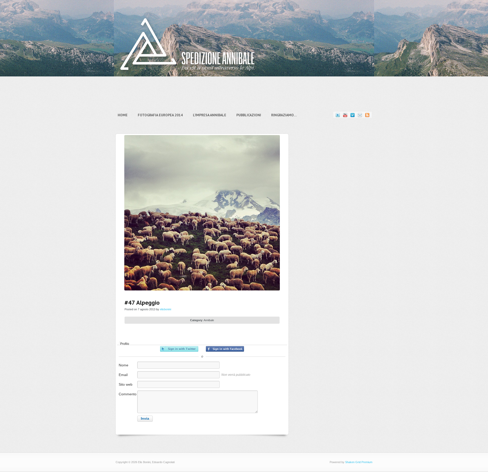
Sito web (125, 384)
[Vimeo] (352, 115)
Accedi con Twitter (179, 349)
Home (123, 115)
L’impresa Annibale (209, 115)
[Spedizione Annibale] (187, 74)
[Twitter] (338, 115)
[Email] (360, 115)
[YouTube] (345, 115)
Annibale (209, 320)
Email (123, 375)
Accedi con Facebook (225, 349)
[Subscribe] (367, 115)
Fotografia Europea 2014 (160, 115)
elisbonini (165, 309)
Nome (123, 365)
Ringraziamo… (284, 115)
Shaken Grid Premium (358, 462)
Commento (127, 394)
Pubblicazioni (248, 115)
